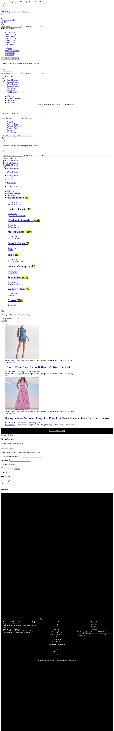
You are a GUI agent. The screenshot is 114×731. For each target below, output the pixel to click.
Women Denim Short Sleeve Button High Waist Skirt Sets (38, 366)
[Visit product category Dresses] (11, 296)
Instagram (94, 624)
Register (20, 443)
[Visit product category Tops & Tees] (13, 273)
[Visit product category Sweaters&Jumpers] (15, 261)
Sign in (15, 113)
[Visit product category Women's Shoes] (14, 284)
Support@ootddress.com (14, 625)
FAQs (33, 622)
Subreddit (85, 632)
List (2, 321)
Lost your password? (8, 464)
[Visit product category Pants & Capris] (14, 238)
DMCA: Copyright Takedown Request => (16, 12)
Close (3, 435)
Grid (5, 321)
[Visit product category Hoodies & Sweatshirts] (16, 216)
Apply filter (9, 435)
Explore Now (12, 202)
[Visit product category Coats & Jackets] (14, 204)
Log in (17, 468)
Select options (10, 360)
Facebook (94, 622)
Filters (3, 311)
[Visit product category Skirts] (10, 250)
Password (5, 460)
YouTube (94, 627)
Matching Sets (10, 362)
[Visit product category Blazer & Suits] (14, 193)
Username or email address (11, 456)
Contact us (16, 624)
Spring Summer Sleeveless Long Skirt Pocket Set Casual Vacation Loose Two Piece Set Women (59, 418)
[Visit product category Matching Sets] (13, 227)
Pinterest (94, 629)
